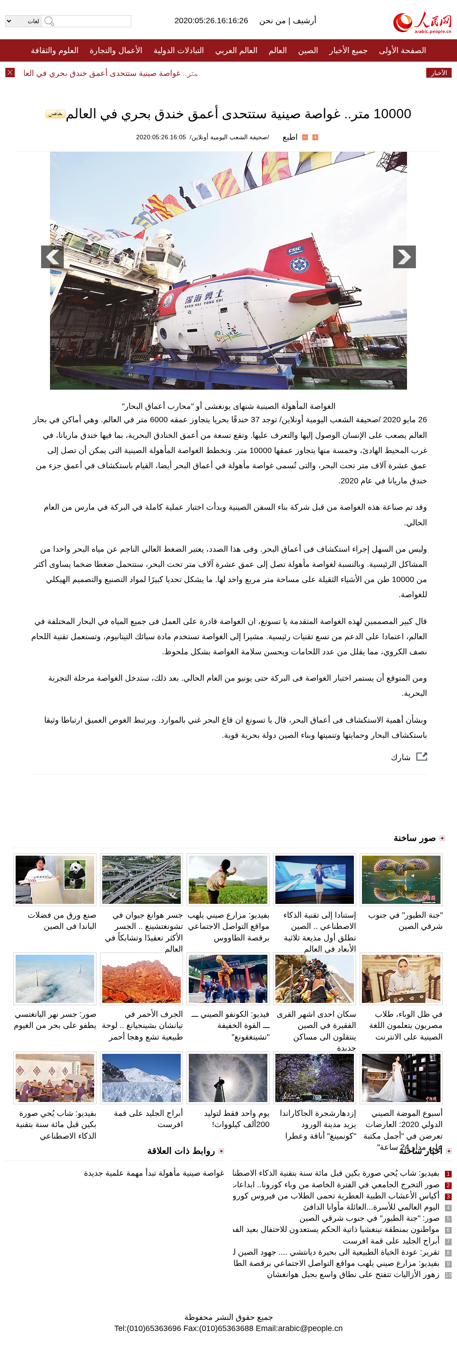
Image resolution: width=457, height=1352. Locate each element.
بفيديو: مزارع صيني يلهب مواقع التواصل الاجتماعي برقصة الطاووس (228, 926)
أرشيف (303, 20)
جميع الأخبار (348, 50)
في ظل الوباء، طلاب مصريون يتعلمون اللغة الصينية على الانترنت (406, 1025)
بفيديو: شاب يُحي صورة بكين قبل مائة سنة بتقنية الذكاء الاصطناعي (56, 1124)
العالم (278, 50)
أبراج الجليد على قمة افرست (391, 1240)
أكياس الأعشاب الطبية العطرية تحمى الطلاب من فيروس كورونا (334, 1195)
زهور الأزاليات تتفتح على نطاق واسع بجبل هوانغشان (353, 1274)
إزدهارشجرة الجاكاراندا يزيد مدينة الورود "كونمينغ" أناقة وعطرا (318, 1124)
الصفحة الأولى (402, 50)
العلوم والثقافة (55, 50)
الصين (308, 50)
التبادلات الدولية (179, 50)
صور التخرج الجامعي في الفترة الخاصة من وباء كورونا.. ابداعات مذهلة (323, 1184)
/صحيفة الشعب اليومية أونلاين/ (229, 137)
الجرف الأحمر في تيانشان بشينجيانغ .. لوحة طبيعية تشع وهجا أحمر (142, 1025)
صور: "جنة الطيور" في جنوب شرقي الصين (369, 1218)
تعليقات (221, 72)
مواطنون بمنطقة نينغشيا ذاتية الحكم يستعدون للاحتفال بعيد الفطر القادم (321, 1229)
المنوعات (260, 72)
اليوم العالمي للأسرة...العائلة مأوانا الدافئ (371, 1206)
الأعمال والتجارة (116, 50)
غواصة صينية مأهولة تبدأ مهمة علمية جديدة (154, 1173)
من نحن (273, 20)
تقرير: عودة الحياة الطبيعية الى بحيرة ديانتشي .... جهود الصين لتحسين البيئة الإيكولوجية (297, 1252)
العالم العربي (236, 50)
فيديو (190, 72)
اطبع (290, 137)
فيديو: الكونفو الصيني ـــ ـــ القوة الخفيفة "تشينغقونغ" (230, 1025)
